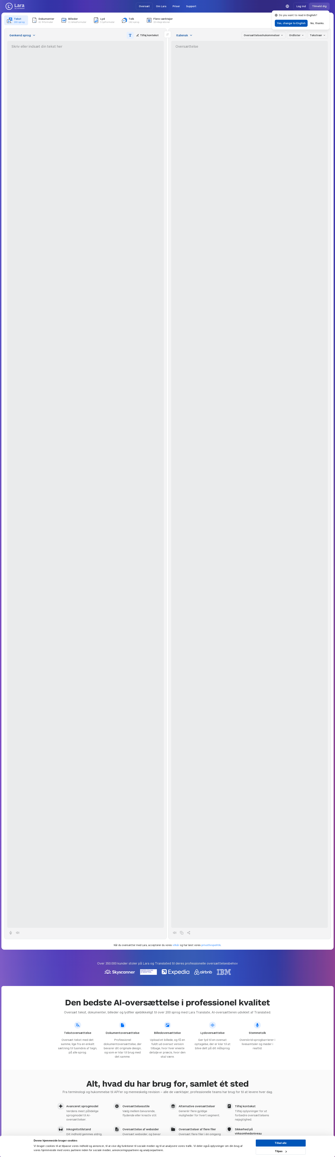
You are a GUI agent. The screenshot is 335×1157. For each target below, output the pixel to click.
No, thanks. (317, 23)
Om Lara (161, 6)
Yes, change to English (291, 23)
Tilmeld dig (319, 6)
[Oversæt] (15, 6)
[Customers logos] (167, 972)
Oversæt (144, 6)
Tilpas (278, 1151)
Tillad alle (280, 1142)
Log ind (301, 6)
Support (191, 6)
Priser (176, 6)
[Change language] (287, 6)
